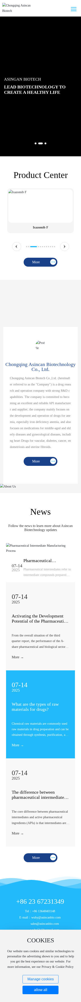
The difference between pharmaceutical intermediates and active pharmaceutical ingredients (39, 800)
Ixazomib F (40, 227)
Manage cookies (40, 979)
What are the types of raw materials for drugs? (35, 707)
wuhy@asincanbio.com (46, 917)
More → (18, 657)
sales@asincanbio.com (45, 923)
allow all (40, 990)
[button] (35, 143)
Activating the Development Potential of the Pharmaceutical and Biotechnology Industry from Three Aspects (40, 623)
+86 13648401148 (43, 911)
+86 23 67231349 (40, 901)
